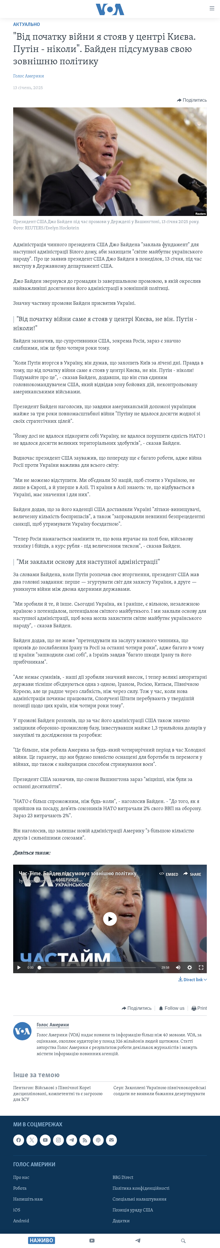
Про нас (21, 1177)
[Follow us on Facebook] (18, 1140)
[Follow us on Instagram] (58, 1140)
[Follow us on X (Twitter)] (31, 1140)
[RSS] (84, 1140)
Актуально (26, 24)
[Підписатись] (111, 1140)
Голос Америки (28, 76)
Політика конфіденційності (141, 1188)
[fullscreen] (201, 967)
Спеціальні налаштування (139, 1199)
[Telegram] (138, 1241)
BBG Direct (123, 1177)
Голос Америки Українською (53, 881)
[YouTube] (92, 1241)
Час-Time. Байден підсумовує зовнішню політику (78, 874)
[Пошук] (183, 1241)
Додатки (121, 1221)
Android (21, 1221)
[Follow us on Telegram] (71, 1140)
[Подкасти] (98, 1140)
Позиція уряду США (133, 1210)
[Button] (192, 100)
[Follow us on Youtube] (45, 1140)
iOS (16, 1210)
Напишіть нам (28, 1199)
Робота (20, 1188)
